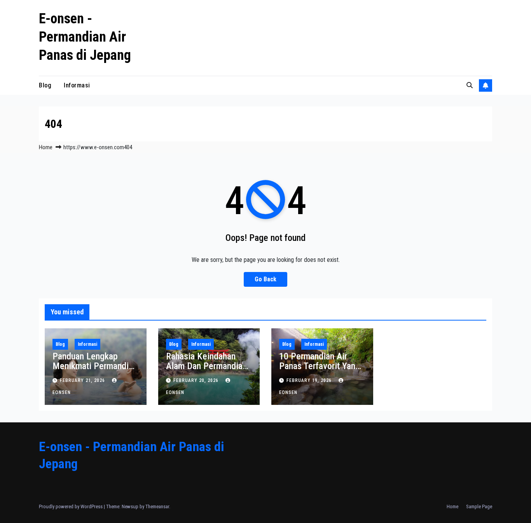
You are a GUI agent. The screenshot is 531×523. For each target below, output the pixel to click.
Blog (45, 85)
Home (45, 147)
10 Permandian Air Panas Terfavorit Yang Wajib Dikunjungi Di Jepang (319, 371)
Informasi (77, 85)
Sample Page (479, 506)
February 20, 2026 (196, 380)
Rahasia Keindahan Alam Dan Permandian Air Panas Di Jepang (206, 366)
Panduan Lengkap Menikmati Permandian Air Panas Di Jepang (94, 366)
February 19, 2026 (309, 380)
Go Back (265, 279)
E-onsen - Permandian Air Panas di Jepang (85, 36)
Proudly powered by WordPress (71, 506)
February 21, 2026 (83, 380)
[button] (469, 85)
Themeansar (157, 506)
